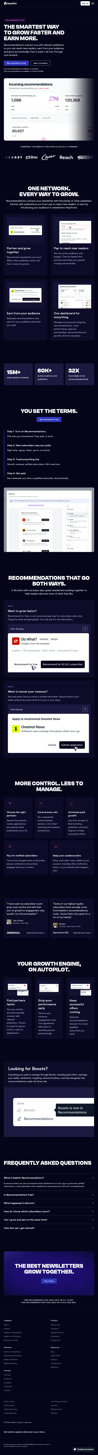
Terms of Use (9, 1401)
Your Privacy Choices (59, 1401)
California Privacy (10, 1409)
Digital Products (57, 1332)
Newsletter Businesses (13, 1356)
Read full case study (35, 933)
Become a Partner (11, 1340)
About (6, 1325)
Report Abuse (56, 1409)
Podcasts (54, 1329)
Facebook (7, 1379)
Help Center (55, 1356)
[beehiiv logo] (10, 3)
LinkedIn (7, 1390)
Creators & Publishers (12, 1352)
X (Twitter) (8, 1386)
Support (54, 1359)
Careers (7, 1329)
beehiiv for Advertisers (13, 1332)
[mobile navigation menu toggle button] (92, 3)
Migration (54, 1367)
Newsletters (55, 1325)
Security (54, 1405)
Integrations (55, 1340)
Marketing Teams (10, 1363)
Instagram (8, 1383)
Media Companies (11, 1359)
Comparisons (56, 1363)
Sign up (85, 3)
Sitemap (54, 1413)
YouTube (7, 1375)
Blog (52, 1352)
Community (55, 1336)
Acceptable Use (10, 1413)
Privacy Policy (9, 1405)
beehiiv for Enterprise (12, 1336)
